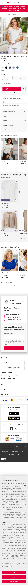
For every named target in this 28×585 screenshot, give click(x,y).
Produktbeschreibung (8, 111)
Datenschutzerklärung (10, 566)
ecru (2, 70)
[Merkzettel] (22, 2)
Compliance (23, 451)
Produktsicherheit (7, 125)
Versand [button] (12, 63)
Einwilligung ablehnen (14, 577)
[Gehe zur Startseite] (6, 2)
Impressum (15, 451)
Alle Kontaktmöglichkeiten (12, 368)
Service (3, 389)
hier (8, 506)
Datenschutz (23, 446)
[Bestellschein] (18, 2)
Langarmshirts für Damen (10, 286)
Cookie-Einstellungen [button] (14, 454)
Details (4, 116)
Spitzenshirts (13, 14)
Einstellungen (14, 581)
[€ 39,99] (9, 149)
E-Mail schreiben (8, 363)
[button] (2, 2)
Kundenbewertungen (8, 130)
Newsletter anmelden (20, 6)
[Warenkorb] (26, 2)
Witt (2, 384)
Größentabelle (7, 83)
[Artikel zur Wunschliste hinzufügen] (24, 89)
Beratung (4, 394)
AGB (17, 446)
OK (14, 572)
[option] (2, 67)
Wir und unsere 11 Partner (9, 483)
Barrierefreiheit (6, 451)
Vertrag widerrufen (8, 446)
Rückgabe (5, 121)
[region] (14, 530)
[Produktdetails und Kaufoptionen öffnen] (16, 200)
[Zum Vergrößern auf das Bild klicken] (25, 51)
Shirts (7, 14)
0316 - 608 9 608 (8, 378)
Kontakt (4, 358)
